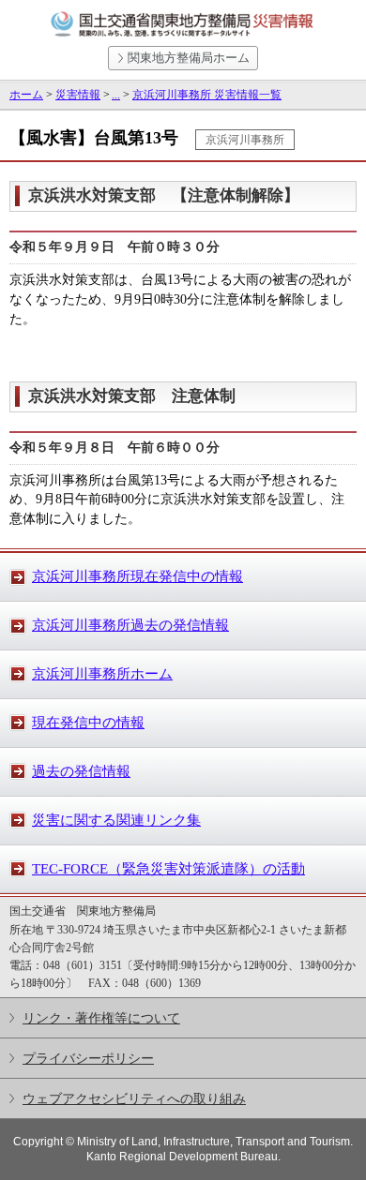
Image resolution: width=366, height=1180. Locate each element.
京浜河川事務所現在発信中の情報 (137, 576)
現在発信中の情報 (88, 722)
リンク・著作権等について (101, 1017)
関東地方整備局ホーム (189, 58)
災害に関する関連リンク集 (116, 820)
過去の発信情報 (81, 771)
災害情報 (77, 94)
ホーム (26, 94)
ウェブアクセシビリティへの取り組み (134, 1098)
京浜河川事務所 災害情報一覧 (207, 94)
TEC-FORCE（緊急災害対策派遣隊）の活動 (168, 868)
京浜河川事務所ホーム (102, 673)
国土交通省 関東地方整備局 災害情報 (183, 24)
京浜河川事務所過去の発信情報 (130, 625)
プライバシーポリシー (88, 1058)
